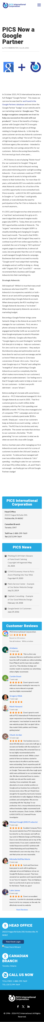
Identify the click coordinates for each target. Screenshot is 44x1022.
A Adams (14, 648)
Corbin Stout (15, 676)
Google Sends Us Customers (19, 608)
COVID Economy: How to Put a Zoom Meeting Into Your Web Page (21, 574)
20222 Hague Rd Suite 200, (16, 515)
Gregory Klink (16, 696)
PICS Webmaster (11, 48)
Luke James (15, 890)
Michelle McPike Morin (20, 859)
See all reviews (15, 641)
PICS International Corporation (23, 632)
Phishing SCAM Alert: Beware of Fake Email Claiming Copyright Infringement (20, 559)
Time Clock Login (13, 942)
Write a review (27, 641)
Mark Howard (16, 706)
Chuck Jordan (16, 735)
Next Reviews (22, 909)
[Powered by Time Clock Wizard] (11, 947)
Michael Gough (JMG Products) (24, 822)
